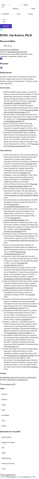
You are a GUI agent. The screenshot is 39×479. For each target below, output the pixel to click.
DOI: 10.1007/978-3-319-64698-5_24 (22, 279)
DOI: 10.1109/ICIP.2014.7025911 (24, 355)
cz (4, 19)
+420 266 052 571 (12, 380)
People (26, 5)
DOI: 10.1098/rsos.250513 (19, 103)
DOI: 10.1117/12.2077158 (20, 288)
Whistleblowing (6, 458)
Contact (30, 14)
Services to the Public (8, 463)
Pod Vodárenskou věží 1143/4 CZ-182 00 (12, 377)
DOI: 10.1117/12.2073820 (22, 333)
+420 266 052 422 (30, 377)
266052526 (15, 49)
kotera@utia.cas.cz (6, 49)
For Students (5, 14)
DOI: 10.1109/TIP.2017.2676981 (24, 130)
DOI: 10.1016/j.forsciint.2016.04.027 (15, 146)
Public (33, 8)
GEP (3, 448)
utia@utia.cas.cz (23, 380)
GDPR (4, 453)
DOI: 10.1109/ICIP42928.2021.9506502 (26, 195)
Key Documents (6, 437)
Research (15, 8)
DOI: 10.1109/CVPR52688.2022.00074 (16, 186)
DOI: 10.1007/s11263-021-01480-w (14, 112)
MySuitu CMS (26, 476)
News (18, 14)
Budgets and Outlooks (8, 442)
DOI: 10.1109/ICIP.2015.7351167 (14, 308)
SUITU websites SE (11, 476)
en (4, 21)
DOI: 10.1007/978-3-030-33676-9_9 (27, 240)
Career (3, 469)
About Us (3, 6)
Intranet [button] (6, 26)
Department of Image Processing (17, 52)
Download (32, 101)
